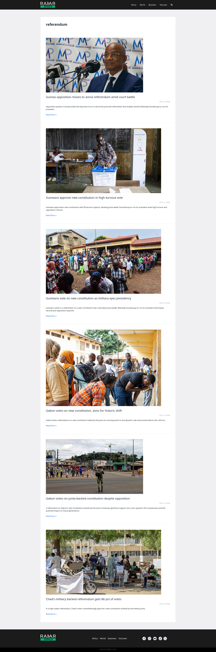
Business (152, 5)
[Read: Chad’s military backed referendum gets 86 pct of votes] (103, 562)
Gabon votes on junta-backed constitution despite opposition (88, 498)
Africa (133, 5)
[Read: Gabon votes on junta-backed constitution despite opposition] (94, 466)
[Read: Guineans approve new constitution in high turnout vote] (103, 160)
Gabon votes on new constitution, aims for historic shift (84, 411)
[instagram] (149, 638)
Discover (163, 5)
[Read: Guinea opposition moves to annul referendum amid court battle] (94, 65)
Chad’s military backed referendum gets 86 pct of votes (83, 599)
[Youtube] (155, 638)
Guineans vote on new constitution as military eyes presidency (88, 298)
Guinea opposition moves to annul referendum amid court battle (90, 97)
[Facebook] (144, 638)
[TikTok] (160, 638)
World (142, 5)
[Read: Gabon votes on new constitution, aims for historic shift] (103, 367)
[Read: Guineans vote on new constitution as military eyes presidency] (103, 261)
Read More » (51, 114)
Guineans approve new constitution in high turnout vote (84, 198)
